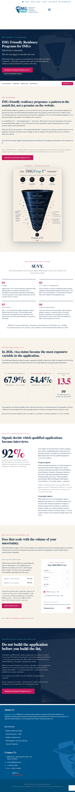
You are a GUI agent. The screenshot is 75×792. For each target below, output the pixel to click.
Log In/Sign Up (53, 1)
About (27, 1)
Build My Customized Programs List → (17, 70)
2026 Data (16, 83)
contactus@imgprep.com (14, 762)
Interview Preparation (11, 744)
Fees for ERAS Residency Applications (18, 618)
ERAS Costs (24, 83)
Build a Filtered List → (11, 606)
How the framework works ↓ (13, 73)
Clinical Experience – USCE (13, 734)
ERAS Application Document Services (16, 741)
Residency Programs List (12, 737)
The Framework (6, 83)
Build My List (34, 83)
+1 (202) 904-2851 (12, 765)
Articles (32, 1)
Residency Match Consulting (13, 731)
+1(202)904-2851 (65, 1)
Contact (44, 1)
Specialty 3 (46, 585)
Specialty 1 (48, 571)
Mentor (38, 1)
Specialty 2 (46, 578)
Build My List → (67, 83)
